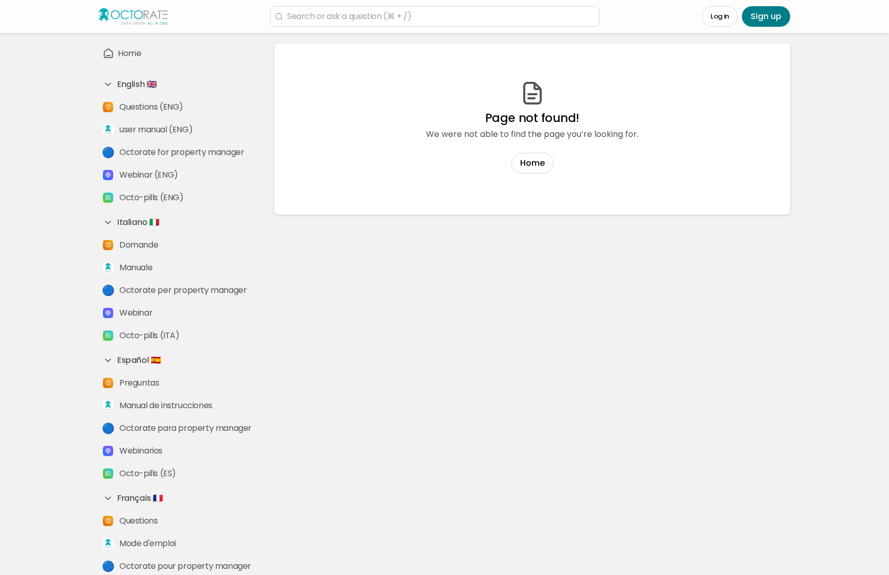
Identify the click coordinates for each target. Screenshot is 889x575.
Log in (719, 16)
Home (532, 163)
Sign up (766, 16)
